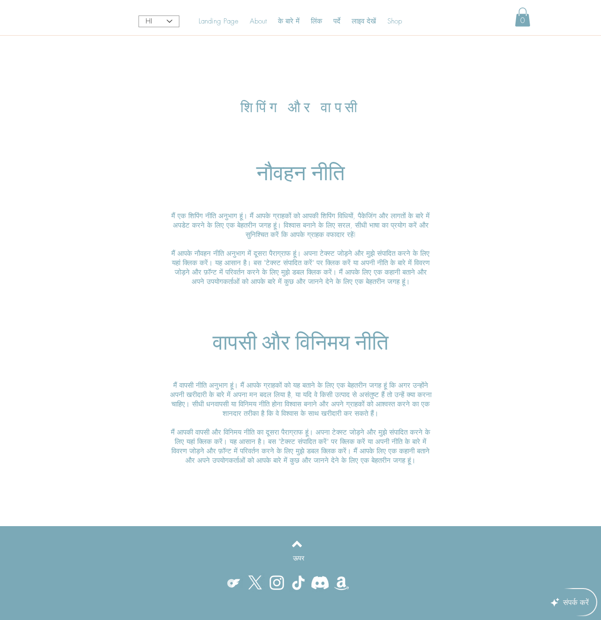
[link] (523, 17)
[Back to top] (297, 544)
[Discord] (320, 582)
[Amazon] (341, 582)
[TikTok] (298, 582)
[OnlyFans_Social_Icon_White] (233, 582)
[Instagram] (276, 582)
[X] (255, 582)
